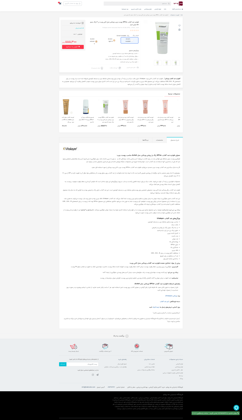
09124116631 (111, 387)
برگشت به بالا (119, 336)
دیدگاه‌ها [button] (145, 140)
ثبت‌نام (63, 364)
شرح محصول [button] (175, 140)
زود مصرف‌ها (125, 9)
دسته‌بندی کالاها (176, 9)
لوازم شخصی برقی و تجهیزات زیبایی (173, 373)
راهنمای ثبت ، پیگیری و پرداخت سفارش (115, 367)
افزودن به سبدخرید (72, 47)
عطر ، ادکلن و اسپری (177, 370)
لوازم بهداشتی (148, 9)
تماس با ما (152, 364)
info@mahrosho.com (88, 387)
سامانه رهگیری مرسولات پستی (146, 370)
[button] (61, 4)
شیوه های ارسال (122, 364)
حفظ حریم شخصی (150, 367)
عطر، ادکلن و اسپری (136, 9)
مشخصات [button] (159, 140)
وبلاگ (181, 379)
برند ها (181, 376)
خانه (165, 9)
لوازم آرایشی (157, 9)
